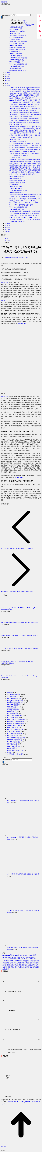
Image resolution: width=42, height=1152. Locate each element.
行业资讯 (7, 257)
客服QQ (39, 26)
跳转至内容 (4, 2)
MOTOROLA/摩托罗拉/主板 (15, 729)
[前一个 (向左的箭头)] (2, 1150)
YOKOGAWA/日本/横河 (13, 731)
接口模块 (36, 963)
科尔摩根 (14, 967)
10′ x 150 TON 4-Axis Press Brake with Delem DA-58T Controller (19, 648)
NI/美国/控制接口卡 (12, 727)
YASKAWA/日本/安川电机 (14, 740)
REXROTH (33, 959)
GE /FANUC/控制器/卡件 (14, 699)
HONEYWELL (14, 959)
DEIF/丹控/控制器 (12, 744)
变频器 (7, 963)
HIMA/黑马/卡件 (11, 711)
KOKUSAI (21, 959)
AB (3, 955)
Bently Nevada (12, 957)
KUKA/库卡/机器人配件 (14, 742)
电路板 (10, 967)
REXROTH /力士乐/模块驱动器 (16, 719)
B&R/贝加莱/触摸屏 (12, 717)
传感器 (37, 961)
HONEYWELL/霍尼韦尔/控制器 (16, 721)
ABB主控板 (10, 955)
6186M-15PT (5, 282)
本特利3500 (36, 1102)
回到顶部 (39, 16)
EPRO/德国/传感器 (12, 713)
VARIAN (11, 961)
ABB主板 (16, 955)
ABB (6, 955)
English (3, 1104)
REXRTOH (5, 961)
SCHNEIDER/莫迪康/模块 (14, 715)
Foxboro (4, 959)
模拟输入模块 (33, 965)
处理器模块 (19, 963)
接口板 (32, 963)
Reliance (27, 959)
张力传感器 (26, 963)
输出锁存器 (26, 967)
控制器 (4, 965)
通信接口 (32, 967)
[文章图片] (7, 606)
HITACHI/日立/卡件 (12, 748)
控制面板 (19, 965)
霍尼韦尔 (6, 969)
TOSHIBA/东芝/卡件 (13, 707)
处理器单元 (13, 963)
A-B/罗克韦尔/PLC (12, 696)
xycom (9, 752)
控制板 (9, 965)
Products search (5, 15)
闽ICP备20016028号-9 (14, 1102)
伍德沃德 (32, 961)
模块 (27, 965)
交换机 (27, 961)
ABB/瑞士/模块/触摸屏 (13, 694)
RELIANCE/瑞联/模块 (13, 746)
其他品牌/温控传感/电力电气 (15, 754)
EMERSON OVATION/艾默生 (15, 723)
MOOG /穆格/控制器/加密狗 (15, 750)
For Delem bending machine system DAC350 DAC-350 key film (19, 622)
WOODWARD (18, 961)
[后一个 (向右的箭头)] (4, 1150)
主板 (24, 961)
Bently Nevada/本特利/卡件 (15, 701)
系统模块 (20, 967)
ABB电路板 (23, 955)
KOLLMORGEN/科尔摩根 (14, 734)
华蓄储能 (9, 692)
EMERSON (32, 957)
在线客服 (39, 36)
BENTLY (4, 957)
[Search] (2, 17)
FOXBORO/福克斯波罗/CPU (15, 703)
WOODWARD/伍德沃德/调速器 (16, 738)
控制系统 (13, 965)
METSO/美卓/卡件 (12, 736)
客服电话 (39, 21)
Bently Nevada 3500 (23, 957)
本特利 (24, 965)
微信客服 (39, 31)
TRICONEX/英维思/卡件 (14, 705)
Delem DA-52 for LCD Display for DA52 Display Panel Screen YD (20, 635)
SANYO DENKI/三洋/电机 (14, 725)
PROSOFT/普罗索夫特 (13, 709)
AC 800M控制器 (31, 955)
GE (8, 959)
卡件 (3, 963)
